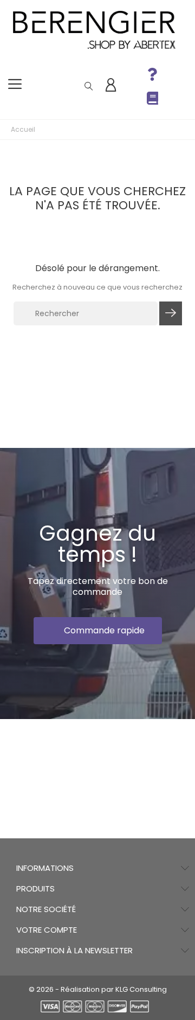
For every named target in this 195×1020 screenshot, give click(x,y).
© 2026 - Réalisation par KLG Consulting (98, 989)
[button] (98, 630)
